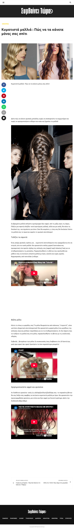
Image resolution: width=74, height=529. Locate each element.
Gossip (21, 518)
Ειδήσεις (5, 518)
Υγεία (61, 518)
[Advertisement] (42, 101)
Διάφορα (38, 518)
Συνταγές (68, 518)
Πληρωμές (13, 518)
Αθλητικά (46, 518)
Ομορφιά (5, 24)
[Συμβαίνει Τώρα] (37, 11)
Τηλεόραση (29, 518)
